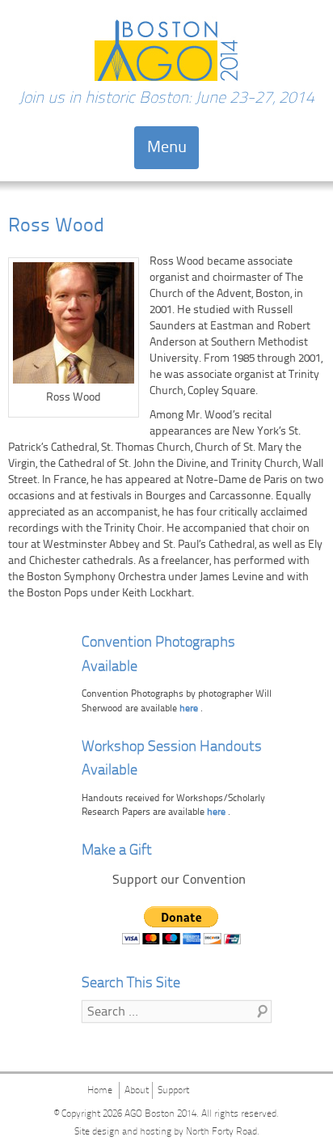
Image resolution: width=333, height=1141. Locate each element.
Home (99, 1091)
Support (173, 1091)
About (136, 1091)
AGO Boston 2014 (160, 1114)
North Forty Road (221, 1132)
